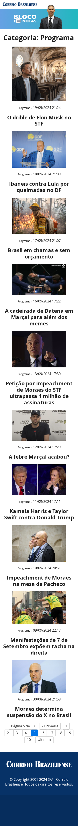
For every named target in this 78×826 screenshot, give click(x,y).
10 (29, 739)
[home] (20, 4)
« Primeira (50, 726)
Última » (44, 739)
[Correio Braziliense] (39, 764)
